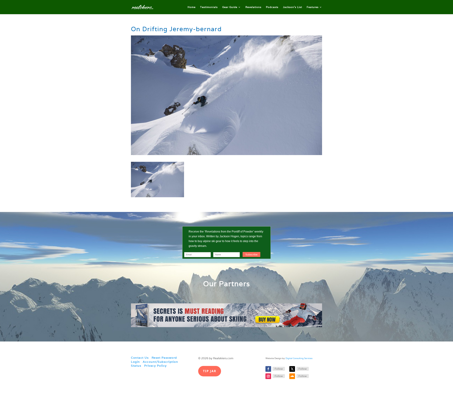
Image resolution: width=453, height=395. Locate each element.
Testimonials (209, 7)
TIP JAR (209, 371)
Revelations (253, 7)
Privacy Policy (155, 366)
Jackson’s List (292, 7)
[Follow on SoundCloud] (292, 376)
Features (313, 7)
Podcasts (272, 7)
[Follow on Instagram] (268, 376)
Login (135, 362)
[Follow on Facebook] (268, 369)
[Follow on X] (292, 369)
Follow (279, 368)
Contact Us (140, 358)
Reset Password (164, 358)
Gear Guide (229, 7)
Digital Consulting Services (299, 358)
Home (192, 7)
